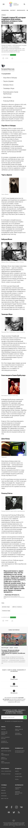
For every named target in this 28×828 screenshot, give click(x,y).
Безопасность (21, 10)
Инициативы (5, 10)
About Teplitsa (4, 798)
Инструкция (4, 647)
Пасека (17, 779)
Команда (3, 790)
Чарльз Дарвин (8, 81)
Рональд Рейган (8, 101)
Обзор (11, 647)
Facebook (11, 807)
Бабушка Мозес (8, 85)
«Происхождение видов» (9, 212)
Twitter (14, 812)
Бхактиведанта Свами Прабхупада (10, 93)
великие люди (6, 606)
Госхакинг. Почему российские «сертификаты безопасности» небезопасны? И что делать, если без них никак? (13, 652)
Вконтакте (21, 807)
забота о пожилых (17, 606)
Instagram (16, 807)
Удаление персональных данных (18, 793)
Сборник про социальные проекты (4, 733)
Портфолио (4, 795)
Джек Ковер (7, 97)
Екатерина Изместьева (7, 69)
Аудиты (17, 771)
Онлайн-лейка (18, 776)
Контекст (13, 10)
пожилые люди (6, 610)
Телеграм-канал (6, 807)
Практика (3, 729)
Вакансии (3, 793)
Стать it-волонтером (6, 771)
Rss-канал (19, 812)
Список (3, 15)
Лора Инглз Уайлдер (10, 77)
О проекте (3, 787)
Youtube (9, 812)
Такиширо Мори (8, 88)
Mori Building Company (9, 352)
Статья (16, 647)
